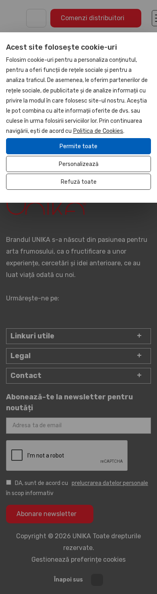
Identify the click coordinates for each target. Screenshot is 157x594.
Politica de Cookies (98, 131)
